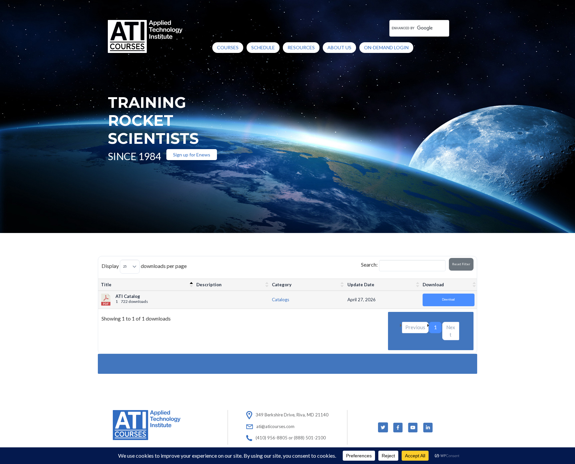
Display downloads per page (144, 266)
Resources (301, 47)
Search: (369, 264)
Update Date (360, 284)
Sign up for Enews (191, 154)
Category (281, 284)
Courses (228, 47)
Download (433, 284)
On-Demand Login (386, 47)
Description (209, 284)
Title (106, 284)
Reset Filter (461, 264)
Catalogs (280, 299)
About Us (339, 47)
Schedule (263, 47)
